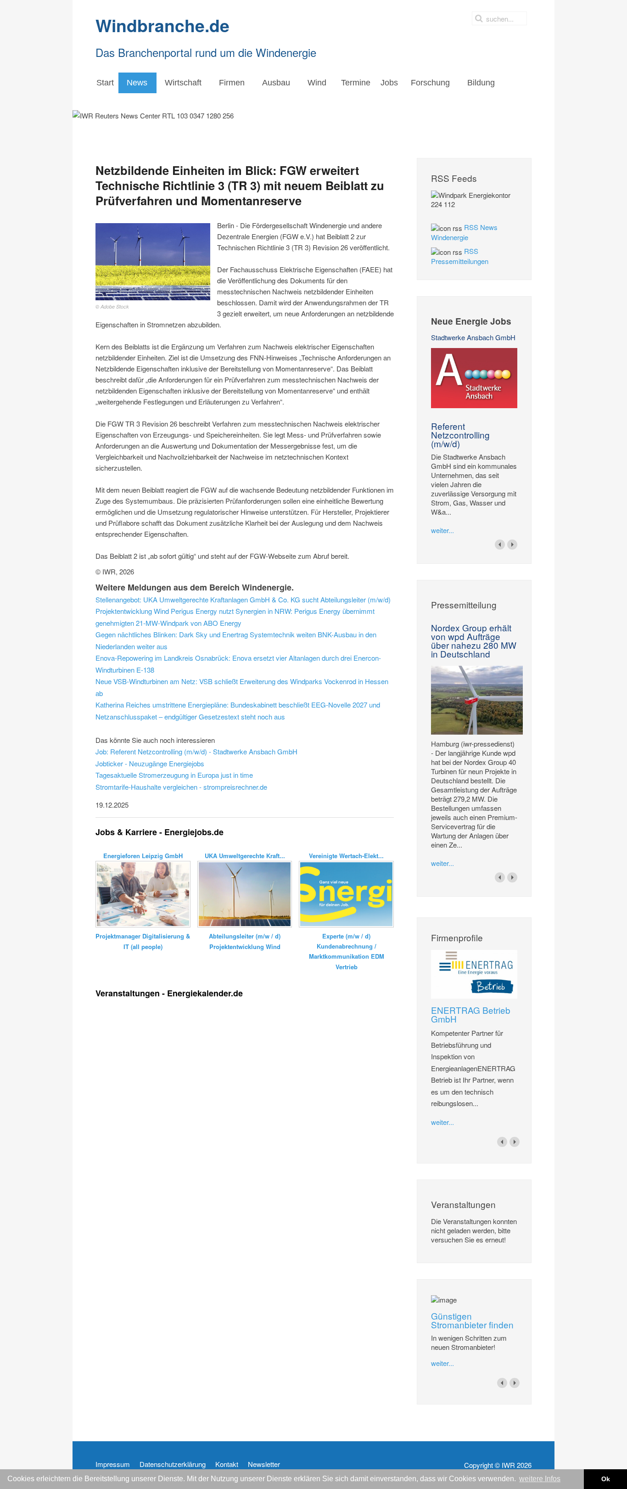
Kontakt (226, 1464)
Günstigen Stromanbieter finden (472, 1320)
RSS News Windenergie (464, 232)
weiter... (442, 530)
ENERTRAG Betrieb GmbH (470, 1014)
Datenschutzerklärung (173, 1464)
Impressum (112, 1464)
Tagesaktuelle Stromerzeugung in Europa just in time (174, 775)
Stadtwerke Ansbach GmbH (473, 337)
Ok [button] (605, 1479)
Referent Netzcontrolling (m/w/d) (460, 435)
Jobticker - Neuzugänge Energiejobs (149, 763)
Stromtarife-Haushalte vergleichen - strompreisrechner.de (181, 787)
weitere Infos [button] (539, 1479)
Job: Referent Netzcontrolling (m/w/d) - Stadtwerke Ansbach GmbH (196, 751)
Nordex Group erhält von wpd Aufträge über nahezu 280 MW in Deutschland (473, 640)
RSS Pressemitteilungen (459, 256)
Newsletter (264, 1464)
